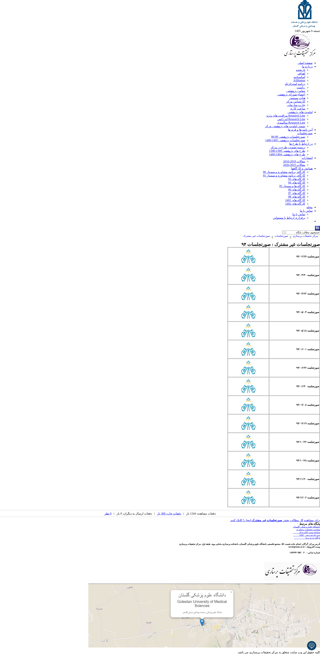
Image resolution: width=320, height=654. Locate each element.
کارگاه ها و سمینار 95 (292, 186)
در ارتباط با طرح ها (301, 143)
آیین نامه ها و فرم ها (300, 129)
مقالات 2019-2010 (294, 161)
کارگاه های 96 (296, 189)
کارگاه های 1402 (295, 203)
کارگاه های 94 (296, 182)
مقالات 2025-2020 (294, 165)
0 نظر (107, 513)
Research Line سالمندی (291, 122)
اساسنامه (299, 77)
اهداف (301, 73)
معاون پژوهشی (295, 91)
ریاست (301, 87)
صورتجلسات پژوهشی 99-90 (288, 136)
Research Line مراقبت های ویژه (285, 115)
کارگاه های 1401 (295, 200)
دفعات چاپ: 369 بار (169, 513)
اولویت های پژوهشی (300, 112)
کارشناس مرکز (295, 101)
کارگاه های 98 (296, 196)
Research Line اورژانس (291, 119)
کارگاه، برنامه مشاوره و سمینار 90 (284, 172)
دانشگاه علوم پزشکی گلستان (306, 526)
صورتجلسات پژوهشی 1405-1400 (285, 140)
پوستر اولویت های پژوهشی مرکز (285, 126)
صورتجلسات (305, 133)
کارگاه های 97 (296, 193)
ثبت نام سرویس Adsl (306, 535)
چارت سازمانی (296, 105)
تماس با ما (306, 210)
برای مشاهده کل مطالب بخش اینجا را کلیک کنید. (275, 520)
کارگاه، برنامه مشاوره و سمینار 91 (284, 175)
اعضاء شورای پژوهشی (291, 94)
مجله (309, 207)
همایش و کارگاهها (302, 168)
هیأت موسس (297, 98)
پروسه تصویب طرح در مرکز (288, 147)
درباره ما (307, 66)
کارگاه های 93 (296, 179)
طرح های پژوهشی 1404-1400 (287, 154)
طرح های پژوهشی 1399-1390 (287, 150)
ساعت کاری (297, 108)
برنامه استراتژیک (295, 83)
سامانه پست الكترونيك (306, 532)
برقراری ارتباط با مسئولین (289, 217)
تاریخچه (300, 70)
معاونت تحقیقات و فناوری (308, 529)
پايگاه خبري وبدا (307, 538)
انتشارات (307, 157)
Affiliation (299, 80)
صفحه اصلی (305, 63)
